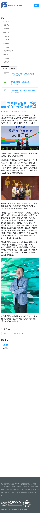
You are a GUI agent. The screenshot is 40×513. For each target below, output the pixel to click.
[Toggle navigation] (36, 5)
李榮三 (7, 345)
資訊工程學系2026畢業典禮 (20, 82)
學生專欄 (6, 29)
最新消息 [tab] (13, 68)
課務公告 (6, 36)
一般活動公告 (8, 47)
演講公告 (6, 43)
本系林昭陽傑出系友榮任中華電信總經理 (21, 105)
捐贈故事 (6, 62)
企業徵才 (6, 54)
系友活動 (6, 58)
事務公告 (6, 40)
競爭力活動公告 (8, 51)
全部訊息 (6, 21)
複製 (5, 333)
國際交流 (6, 32)
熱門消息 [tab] (5, 68)
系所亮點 (6, 25)
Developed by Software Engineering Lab (14, 509)
